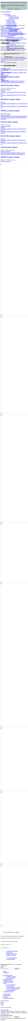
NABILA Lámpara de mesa (7, 36)
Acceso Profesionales (12, 958)
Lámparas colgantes (12, 25)
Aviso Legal (9, 952)
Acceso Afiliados (11, 959)
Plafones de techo (11, 978)
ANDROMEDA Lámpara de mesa (9, 31)
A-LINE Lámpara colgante (9, 147)
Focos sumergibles (11, 990)
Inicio (2, 25)
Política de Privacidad (12, 953)
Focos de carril (10, 986)
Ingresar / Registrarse (9, 998)
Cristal (21, 58)
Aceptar (11, 1015)
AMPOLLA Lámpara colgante (10, 110)
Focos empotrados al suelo (16, 32)
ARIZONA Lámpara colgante (10, 85)
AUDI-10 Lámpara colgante (9, 122)
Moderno (3, 61)
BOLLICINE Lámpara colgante (10, 136)
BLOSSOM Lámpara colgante (10, 77)
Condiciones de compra (12, 951)
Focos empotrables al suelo (13, 988)
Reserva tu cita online (19, 5)
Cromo (25, 58)
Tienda (5, 25)
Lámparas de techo (5, 58)
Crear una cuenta (5, 1010)
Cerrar (2, 967)
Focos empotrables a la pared (13, 987)
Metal (22, 59)
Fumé (6, 59)
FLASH (2, 59)
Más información (5, 1015)
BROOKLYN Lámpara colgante (11, 99)
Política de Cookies (11, 955)
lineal (19, 59)
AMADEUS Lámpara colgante (10, 157)
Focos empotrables (11, 984)
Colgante (17, 58)
